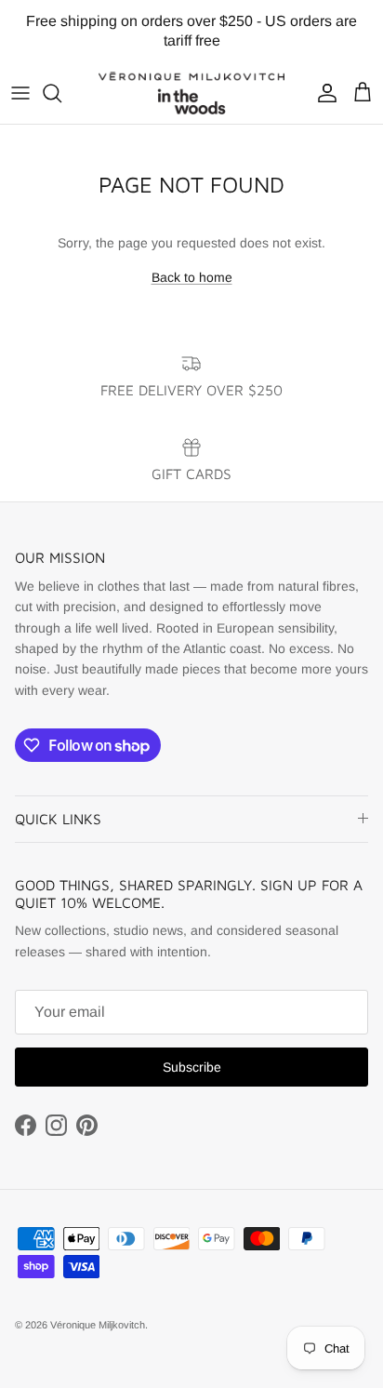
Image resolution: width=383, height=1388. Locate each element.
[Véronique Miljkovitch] (191, 93)
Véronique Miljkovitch (97, 1324)
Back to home (192, 277)
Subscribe (192, 1067)
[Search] (61, 93)
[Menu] (20, 93)
